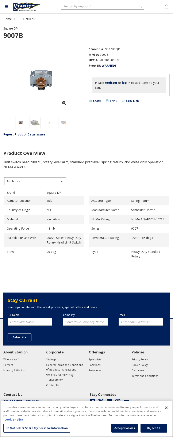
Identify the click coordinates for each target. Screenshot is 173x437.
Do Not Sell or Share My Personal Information (37, 428)
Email (122, 314)
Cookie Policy (13, 419)
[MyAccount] (166, 6)
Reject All (153, 428)
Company (69, 314)
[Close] (166, 407)
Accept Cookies (124, 428)
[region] (86, 419)
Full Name (13, 314)
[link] (19, 19)
